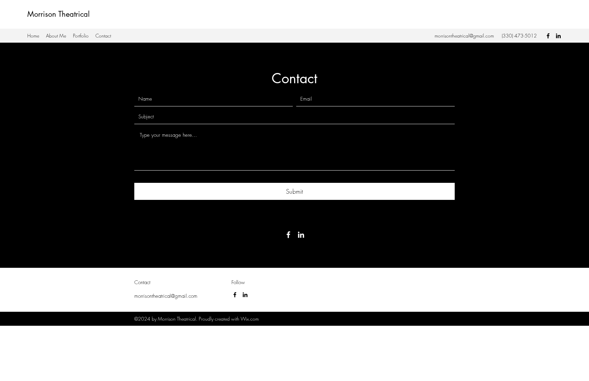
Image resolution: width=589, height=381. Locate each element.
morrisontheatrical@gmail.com (464, 35)
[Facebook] (548, 35)
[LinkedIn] (558, 35)
